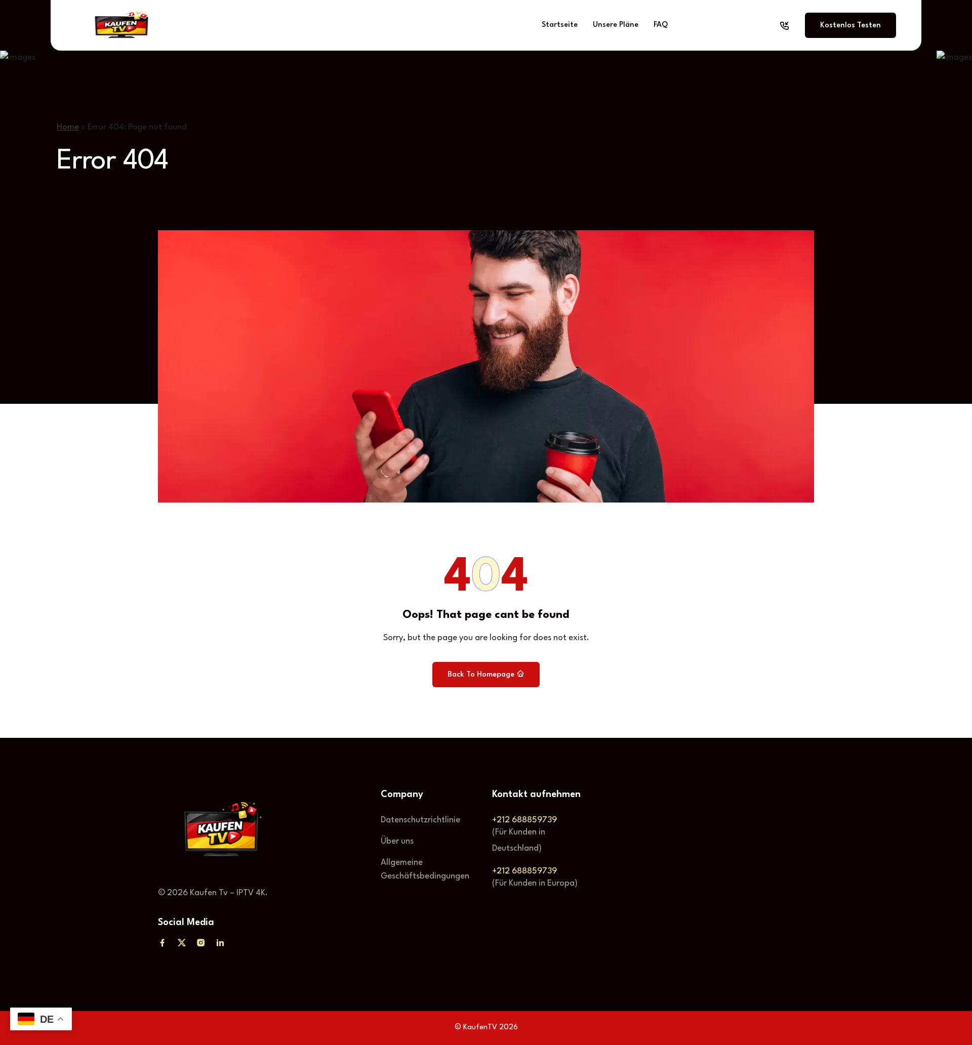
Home (68, 127)
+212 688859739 (524, 820)
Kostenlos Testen (850, 25)
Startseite (560, 25)
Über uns (397, 841)
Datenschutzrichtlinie (420, 820)
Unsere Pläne (615, 25)
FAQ (661, 25)
